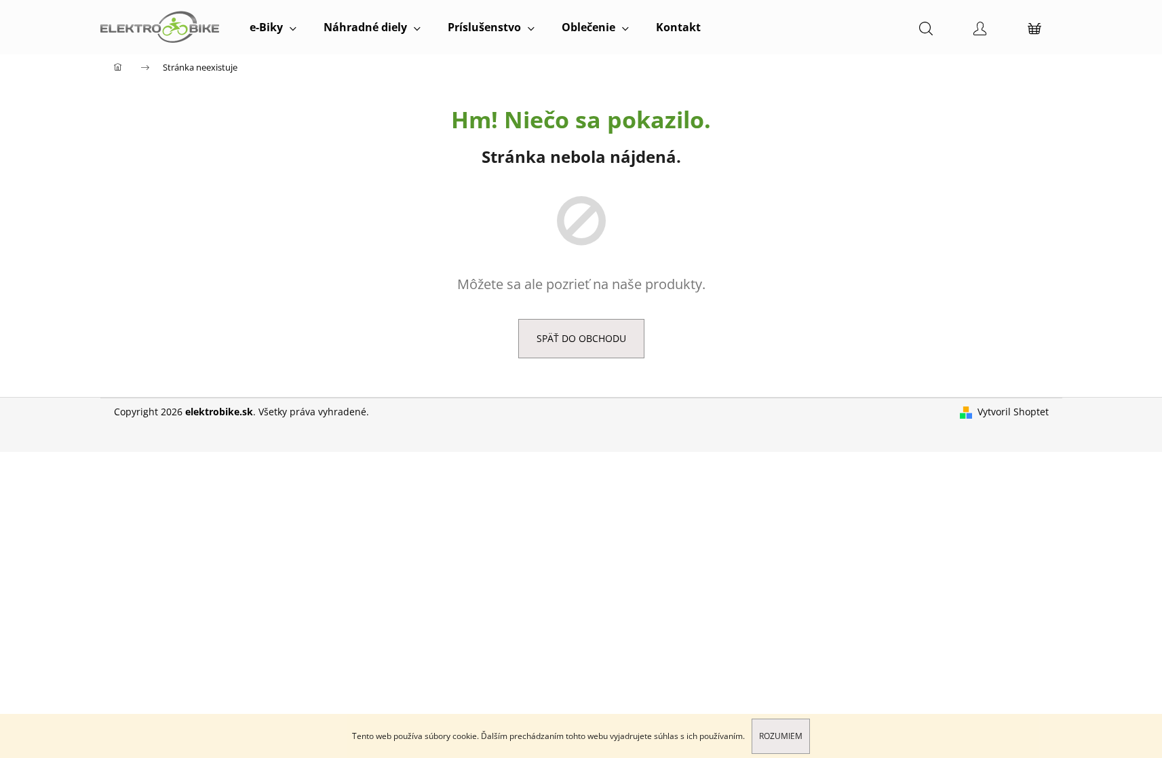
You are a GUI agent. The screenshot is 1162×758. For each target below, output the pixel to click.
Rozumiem (780, 736)
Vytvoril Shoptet (1013, 411)
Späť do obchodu (581, 338)
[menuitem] (273, 27)
